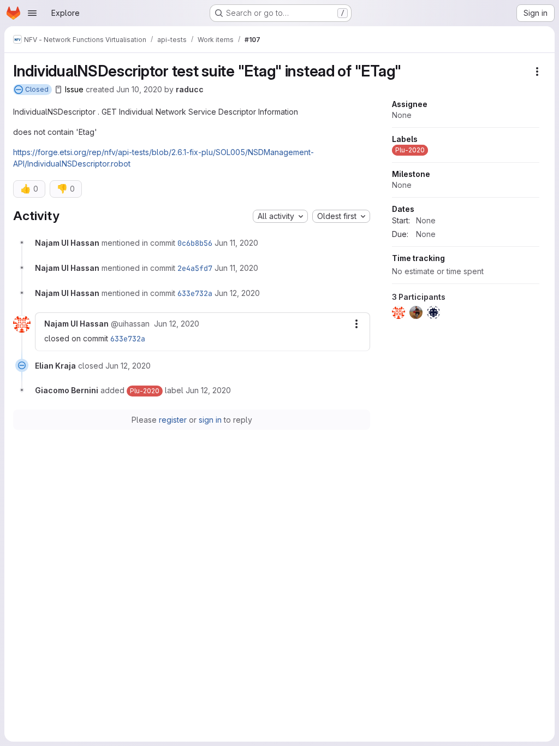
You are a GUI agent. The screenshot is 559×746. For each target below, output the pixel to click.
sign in (210, 419)
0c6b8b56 (194, 243)
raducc (190, 89)
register (173, 419)
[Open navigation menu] (32, 13)
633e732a (194, 293)
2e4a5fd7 (194, 268)
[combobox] (280, 216)
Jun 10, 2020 (139, 89)
